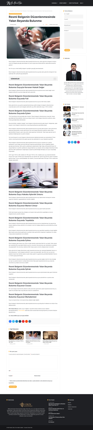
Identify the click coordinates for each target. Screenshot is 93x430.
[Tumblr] (20, 321)
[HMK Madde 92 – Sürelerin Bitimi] (67, 108)
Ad (10, 370)
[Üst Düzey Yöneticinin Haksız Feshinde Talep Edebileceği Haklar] (67, 126)
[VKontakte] (29, 321)
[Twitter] (13, 321)
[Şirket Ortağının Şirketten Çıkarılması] (67, 120)
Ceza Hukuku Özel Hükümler (21, 10)
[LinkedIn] (16, 321)
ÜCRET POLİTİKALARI (73, 3)
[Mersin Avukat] (14, 3)
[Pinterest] (23, 321)
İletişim (69, 402)
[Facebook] (10, 321)
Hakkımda (70, 409)
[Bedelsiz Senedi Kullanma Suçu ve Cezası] (33, 335)
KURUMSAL (54, 3)
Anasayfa (12, 10)
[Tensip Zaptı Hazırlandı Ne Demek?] (67, 114)
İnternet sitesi (37, 375)
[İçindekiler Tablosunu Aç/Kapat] (54, 79)
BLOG (81, 3)
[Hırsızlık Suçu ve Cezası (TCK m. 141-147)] (16, 335)
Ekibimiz (69, 404)
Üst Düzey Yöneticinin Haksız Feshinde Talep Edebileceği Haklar (77, 126)
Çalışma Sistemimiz (72, 406)
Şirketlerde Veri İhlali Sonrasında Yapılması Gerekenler (77, 133)
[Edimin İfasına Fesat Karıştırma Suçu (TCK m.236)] (50, 335)
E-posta (11, 375)
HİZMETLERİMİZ (62, 3)
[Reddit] (26, 321)
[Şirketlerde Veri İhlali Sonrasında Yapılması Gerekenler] (67, 133)
